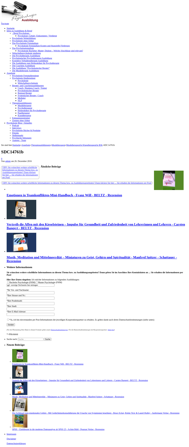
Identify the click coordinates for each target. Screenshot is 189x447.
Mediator (22, 98)
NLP (20, 100)
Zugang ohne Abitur (21, 120)
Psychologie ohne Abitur (23, 41)
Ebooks (15, 133)
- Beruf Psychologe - (21, 33)
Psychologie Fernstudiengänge (25, 75)
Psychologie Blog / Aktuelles (19, 123)
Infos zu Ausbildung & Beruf (19, 31)
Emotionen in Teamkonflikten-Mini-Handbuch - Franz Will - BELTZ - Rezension (64, 195)
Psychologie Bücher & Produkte (26, 130)
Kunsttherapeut (24, 115)
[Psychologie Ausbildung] (19, 21)
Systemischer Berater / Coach (30, 95)
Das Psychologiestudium (23, 48)
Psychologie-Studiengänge (23, 78)
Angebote (11, 73)
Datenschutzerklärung (16, 443)
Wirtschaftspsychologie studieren (26, 53)
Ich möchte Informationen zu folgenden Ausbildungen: (43, 279)
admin (8, 161)
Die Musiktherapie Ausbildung (25, 70)
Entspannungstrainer (21, 118)
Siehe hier (111, 330)
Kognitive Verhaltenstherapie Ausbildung (30, 61)
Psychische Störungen (21, 138)
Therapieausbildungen (22, 103)
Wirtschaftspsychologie (28, 83)
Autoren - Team (19, 140)
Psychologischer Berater (28, 90)
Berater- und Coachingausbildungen (28, 85)
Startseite (11, 28)
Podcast (15, 125)
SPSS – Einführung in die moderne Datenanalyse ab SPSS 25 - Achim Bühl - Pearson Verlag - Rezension (58, 429)
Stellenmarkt (17, 135)
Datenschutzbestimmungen (59, 330)
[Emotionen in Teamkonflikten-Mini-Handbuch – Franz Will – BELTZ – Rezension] (169, 189)
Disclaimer (11, 439)
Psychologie (23, 80)
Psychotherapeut (25, 108)
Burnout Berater (25, 93)
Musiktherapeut (24, 105)
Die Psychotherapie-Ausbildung (26, 56)
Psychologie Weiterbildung (24, 38)
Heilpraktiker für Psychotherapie (32, 110)
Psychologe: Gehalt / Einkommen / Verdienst (37, 36)
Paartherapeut (24, 113)
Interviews (16, 128)
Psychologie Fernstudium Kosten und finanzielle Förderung (44, 46)
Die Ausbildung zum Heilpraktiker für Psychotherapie (35, 63)
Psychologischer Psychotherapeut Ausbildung (32, 58)
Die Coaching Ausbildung (23, 65)
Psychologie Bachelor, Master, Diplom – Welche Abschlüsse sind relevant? (50, 51)
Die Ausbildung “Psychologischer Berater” (31, 68)
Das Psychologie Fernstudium (25, 43)
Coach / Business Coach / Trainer (32, 88)
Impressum (11, 434)
